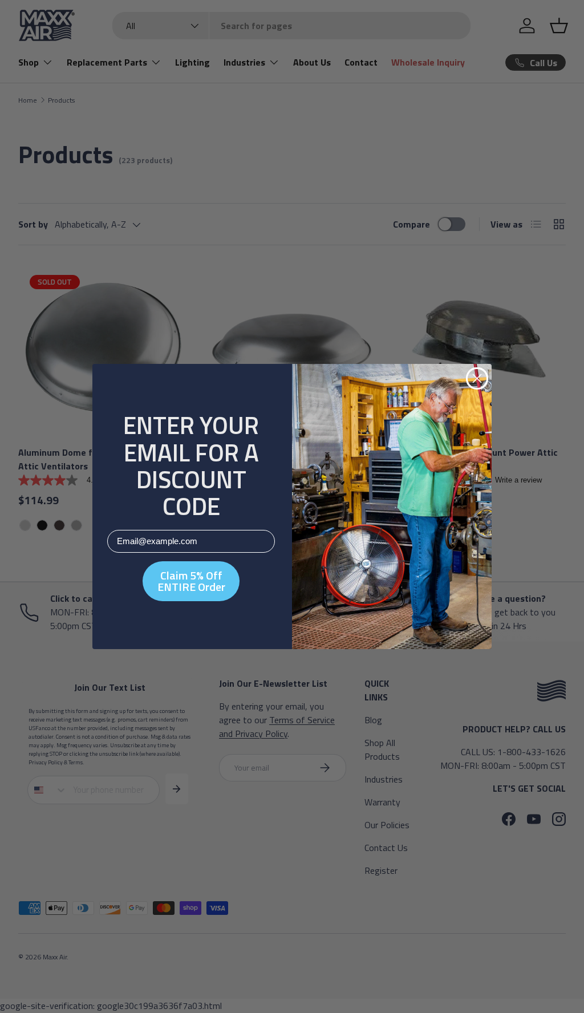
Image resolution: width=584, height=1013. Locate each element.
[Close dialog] (477, 378)
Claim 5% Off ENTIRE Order (191, 580)
